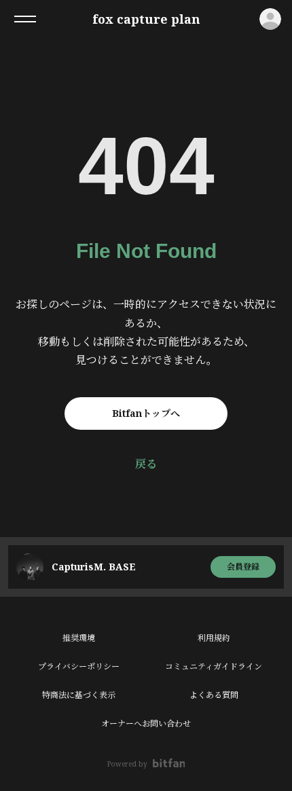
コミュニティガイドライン (213, 666)
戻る (146, 463)
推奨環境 (78, 638)
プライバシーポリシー (79, 666)
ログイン (270, 19)
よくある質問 (213, 695)
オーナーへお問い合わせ (146, 723)
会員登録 (243, 566)
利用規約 (214, 638)
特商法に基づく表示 (78, 695)
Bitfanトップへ (146, 413)
